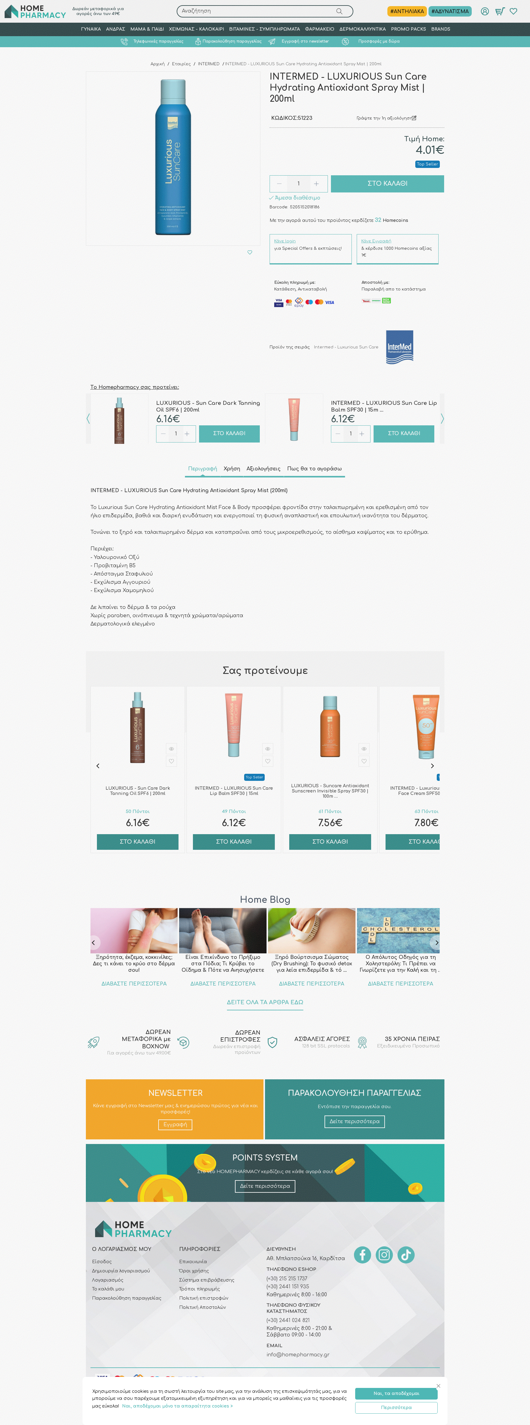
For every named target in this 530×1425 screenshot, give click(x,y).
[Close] (439, 1386)
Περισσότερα (396, 1407)
